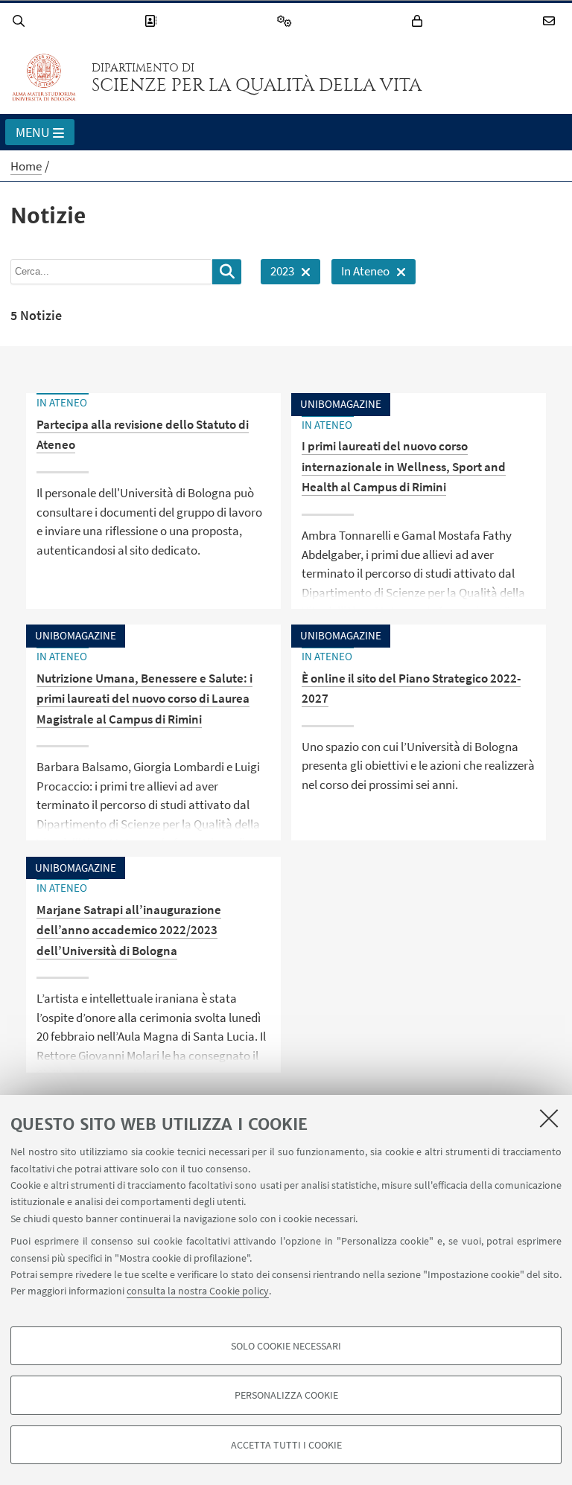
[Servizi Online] (286, 21)
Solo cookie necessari (286, 1346)
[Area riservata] (419, 21)
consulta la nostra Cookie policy (198, 1290)
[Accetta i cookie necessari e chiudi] (549, 1118)
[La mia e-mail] (551, 21)
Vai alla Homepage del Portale (43, 77)
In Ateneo (360, 273)
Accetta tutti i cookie (286, 1445)
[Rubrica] (153, 21)
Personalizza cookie (286, 1395)
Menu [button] (33, 132)
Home (26, 166)
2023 (277, 273)
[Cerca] (21, 21)
